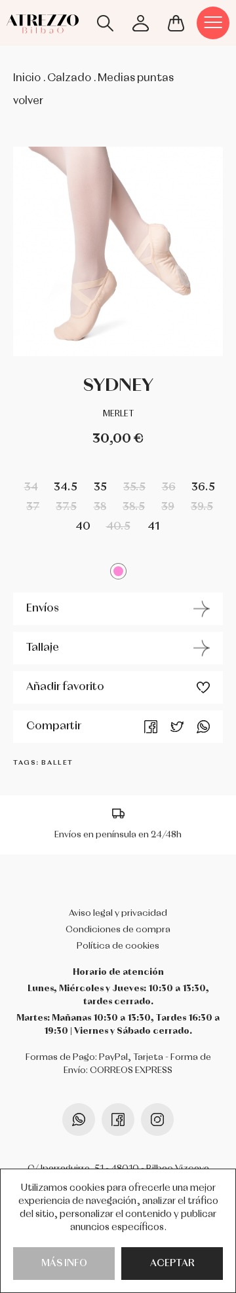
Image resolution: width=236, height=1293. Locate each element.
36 (169, 487)
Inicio (27, 78)
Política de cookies (118, 946)
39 (167, 507)
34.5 (65, 487)
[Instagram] (157, 1119)
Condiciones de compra (118, 929)
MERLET (118, 414)
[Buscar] (104, 23)
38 (100, 507)
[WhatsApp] (203, 726)
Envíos (42, 608)
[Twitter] (177, 726)
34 (31, 487)
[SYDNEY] (118, 251)
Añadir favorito (65, 687)
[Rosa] (118, 571)
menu (213, 23)
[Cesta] (175, 23)
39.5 (202, 507)
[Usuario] (140, 23)
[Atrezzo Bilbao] (43, 20)
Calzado (69, 78)
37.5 (66, 507)
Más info (64, 1263)
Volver (28, 101)
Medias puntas (136, 78)
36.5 (203, 487)
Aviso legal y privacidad (118, 913)
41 (153, 526)
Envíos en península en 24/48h (118, 834)
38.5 (134, 507)
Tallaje (42, 647)
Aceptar (172, 1263)
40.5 (118, 526)
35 (100, 487)
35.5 (134, 487)
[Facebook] (150, 726)
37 (32, 507)
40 (82, 526)
